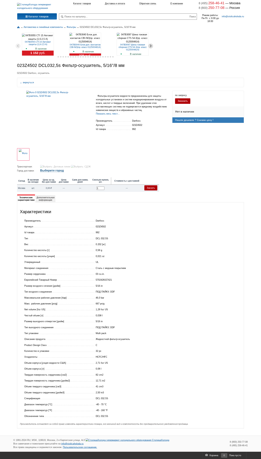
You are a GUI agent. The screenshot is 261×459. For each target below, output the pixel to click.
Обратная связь (147, 3)
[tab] (56, 57)
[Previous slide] (18, 46)
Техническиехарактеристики (26, 198)
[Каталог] (19, 27)
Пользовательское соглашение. (80, 447)
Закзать (151, 188)
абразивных (127, 110)
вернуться (27, 82)
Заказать (183, 100)
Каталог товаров (82, 3)
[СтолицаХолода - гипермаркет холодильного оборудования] (37, 5)
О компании (176, 3)
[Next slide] (150, 46)
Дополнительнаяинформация (46, 198)
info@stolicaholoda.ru (233, 16)
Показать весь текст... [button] (108, 113)
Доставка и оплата (115, 3)
